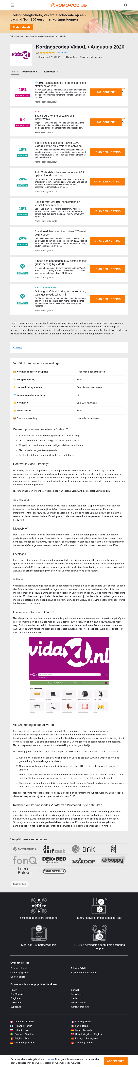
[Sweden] (11, 1034)
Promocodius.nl (18, 968)
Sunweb (75, 989)
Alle (13, 71)
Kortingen (50, 71)
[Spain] (72, 1030)
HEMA (13, 989)
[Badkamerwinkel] (112, 849)
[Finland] (11, 1026)
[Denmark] (11, 1021)
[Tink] (83, 849)
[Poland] (11, 1030)
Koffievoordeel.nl (80, 1006)
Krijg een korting (107, 152)
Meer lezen (21, 26)
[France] (72, 1021)
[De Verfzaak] (54, 849)
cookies (50, 1059)
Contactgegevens (19, 972)
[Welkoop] (83, 860)
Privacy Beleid (78, 968)
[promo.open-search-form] (126, 5)
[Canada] (72, 1042)
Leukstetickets (78, 1002)
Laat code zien (106, 92)
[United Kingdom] (72, 1034)
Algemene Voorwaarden (84, 972)
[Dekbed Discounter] (54, 860)
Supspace (15, 1006)
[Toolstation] (54, 871)
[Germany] (11, 1042)
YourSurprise (17, 994)
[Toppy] (112, 860)
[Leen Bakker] (25, 871)
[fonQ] (25, 860)
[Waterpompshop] (25, 849)
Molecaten (16, 1002)
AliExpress (76, 994)
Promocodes (29, 71)
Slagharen (15, 998)
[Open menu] (12, 5)
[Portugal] (72, 1038)
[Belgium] (11, 1038)
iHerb (74, 998)
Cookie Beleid (17, 976)
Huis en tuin (19, 884)
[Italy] (72, 1026)
